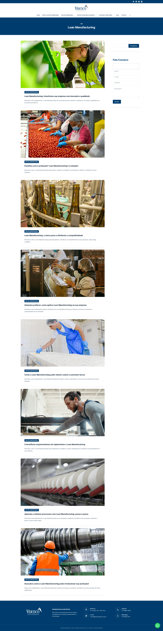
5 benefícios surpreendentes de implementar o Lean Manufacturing (54, 444)
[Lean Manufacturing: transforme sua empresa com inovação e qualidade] (63, 64)
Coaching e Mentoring (105, 15)
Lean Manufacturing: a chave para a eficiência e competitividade (53, 235)
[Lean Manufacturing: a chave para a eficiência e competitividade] (63, 203)
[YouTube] (141, 1)
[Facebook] (133, 1)
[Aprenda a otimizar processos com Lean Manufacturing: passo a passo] (63, 482)
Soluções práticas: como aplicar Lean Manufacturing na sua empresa (55, 305)
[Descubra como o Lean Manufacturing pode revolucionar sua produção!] (63, 552)
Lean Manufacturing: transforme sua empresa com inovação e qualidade (57, 96)
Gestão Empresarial (67, 15)
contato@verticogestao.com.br (98, 616)
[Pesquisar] (130, 15)
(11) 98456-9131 (126, 616)
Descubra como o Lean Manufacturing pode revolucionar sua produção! (56, 584)
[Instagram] (139, 1)
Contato (123, 15)
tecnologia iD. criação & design (94, 628)
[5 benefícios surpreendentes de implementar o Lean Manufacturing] (63, 412)
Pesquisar (133, 46)
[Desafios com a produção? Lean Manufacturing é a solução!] (63, 134)
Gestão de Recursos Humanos (86, 15)
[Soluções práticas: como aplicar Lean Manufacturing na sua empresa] (63, 273)
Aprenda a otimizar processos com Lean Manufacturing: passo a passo (56, 514)
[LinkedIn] (136, 1)
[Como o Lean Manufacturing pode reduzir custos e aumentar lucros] (63, 343)
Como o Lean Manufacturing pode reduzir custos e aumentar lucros (54, 375)
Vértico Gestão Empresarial (50, 15)
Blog (117, 15)
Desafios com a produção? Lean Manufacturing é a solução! (51, 166)
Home (38, 15)
